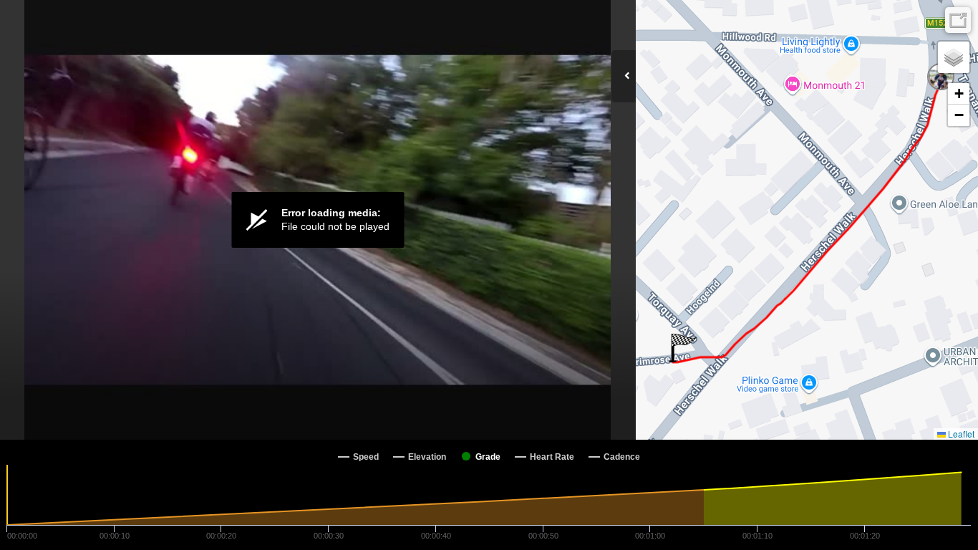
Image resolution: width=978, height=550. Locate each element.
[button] (683, 348)
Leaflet (960, 434)
